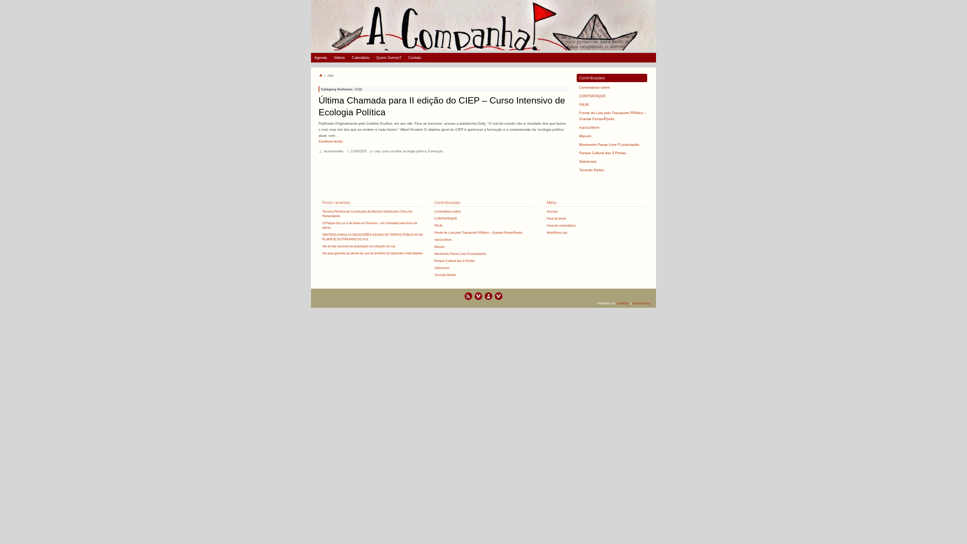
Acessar (552, 211)
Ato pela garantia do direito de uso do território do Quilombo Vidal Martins (372, 253)
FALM (584, 105)
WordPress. (641, 303)
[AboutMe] (488, 296)
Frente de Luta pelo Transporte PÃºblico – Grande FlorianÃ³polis (478, 232)
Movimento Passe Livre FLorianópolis (609, 145)
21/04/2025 (359, 151)
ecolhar (396, 151)
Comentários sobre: (595, 87)
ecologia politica (415, 151)
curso (386, 151)
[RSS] (468, 296)
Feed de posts (556, 218)
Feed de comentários (561, 225)
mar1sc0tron (589, 127)
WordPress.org (557, 232)
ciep (377, 151)
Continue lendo (331, 141)
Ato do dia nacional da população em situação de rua (358, 246)
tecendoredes (333, 151)
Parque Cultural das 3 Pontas (602, 153)
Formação (435, 151)
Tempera (622, 303)
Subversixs (588, 161)
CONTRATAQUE (592, 96)
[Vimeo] (478, 296)
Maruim (585, 136)
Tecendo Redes (591, 170)
